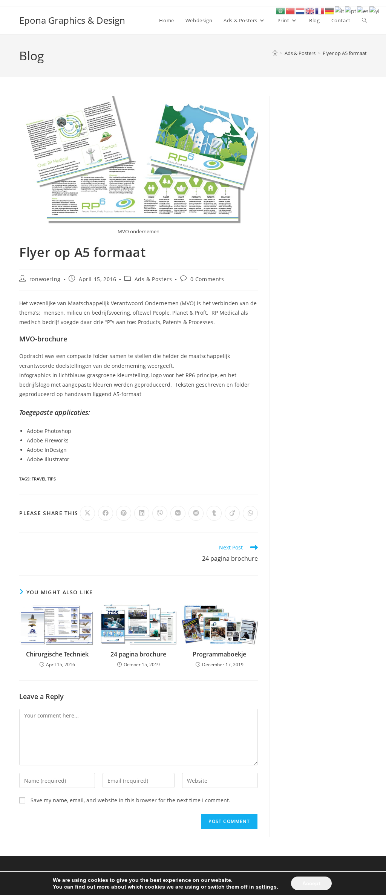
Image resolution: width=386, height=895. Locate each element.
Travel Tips (44, 479)
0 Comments (207, 279)
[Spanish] (363, 10)
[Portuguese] (351, 10)
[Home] (275, 53)
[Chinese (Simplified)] (291, 10)
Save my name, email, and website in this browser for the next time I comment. (130, 800)
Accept (311, 883)
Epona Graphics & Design (72, 20)
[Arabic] (281, 10)
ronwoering (45, 279)
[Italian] (340, 10)
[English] (310, 10)
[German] (330, 10)
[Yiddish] (374, 10)
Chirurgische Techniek (57, 654)
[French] (320, 10)
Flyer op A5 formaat (345, 53)
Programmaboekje (219, 654)
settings (266, 887)
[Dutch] (300, 10)
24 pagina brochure (138, 654)
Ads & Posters (153, 279)
